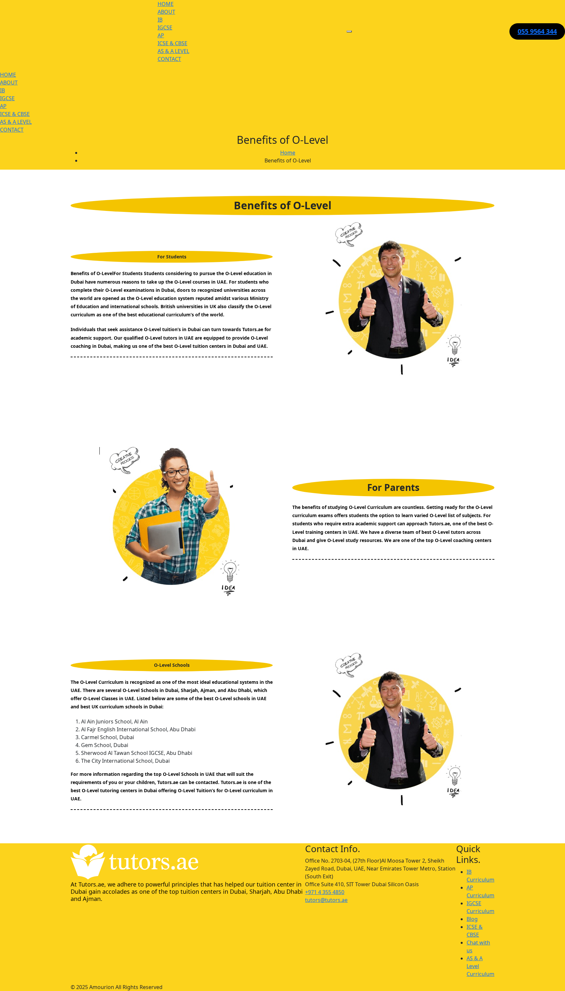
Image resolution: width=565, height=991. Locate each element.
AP (161, 35)
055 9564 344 (537, 31)
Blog (472, 919)
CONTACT (169, 59)
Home (287, 152)
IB (160, 19)
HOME (166, 4)
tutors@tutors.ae (326, 900)
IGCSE (165, 27)
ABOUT (166, 11)
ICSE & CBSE (172, 43)
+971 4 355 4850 (324, 892)
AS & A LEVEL (173, 51)
